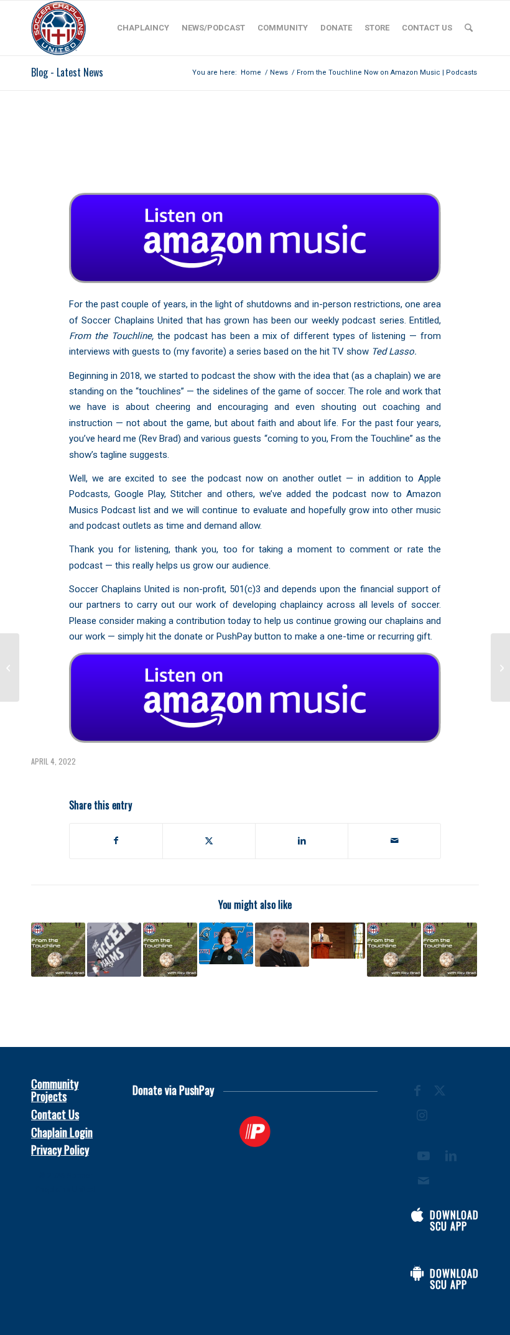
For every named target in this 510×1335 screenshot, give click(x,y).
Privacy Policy (60, 1150)
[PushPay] (255, 1131)
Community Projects (54, 1090)
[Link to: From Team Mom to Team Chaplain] (226, 943)
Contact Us (55, 1114)
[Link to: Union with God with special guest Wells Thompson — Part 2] (58, 950)
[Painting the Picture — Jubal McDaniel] (9, 667)
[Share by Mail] (394, 841)
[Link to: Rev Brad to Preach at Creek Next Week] (338, 941)
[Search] (468, 28)
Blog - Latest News (67, 72)
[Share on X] (209, 841)
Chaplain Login (62, 1132)
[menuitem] (143, 28)
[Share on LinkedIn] (302, 841)
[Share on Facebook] (116, 841)
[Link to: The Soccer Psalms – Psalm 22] (114, 950)
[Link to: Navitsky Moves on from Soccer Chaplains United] (282, 945)
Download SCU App (454, 1220)
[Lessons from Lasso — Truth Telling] (500, 667)
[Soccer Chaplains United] (58, 28)
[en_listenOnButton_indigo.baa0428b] (255, 238)
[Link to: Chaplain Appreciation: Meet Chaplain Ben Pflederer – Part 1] (170, 950)
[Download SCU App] (417, 1215)
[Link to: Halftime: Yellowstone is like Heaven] (450, 950)
